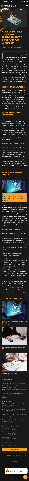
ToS (14, 464)
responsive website (10, 57)
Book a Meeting (14, 449)
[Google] (25, 1)
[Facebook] (20, 1)
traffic (21, 61)
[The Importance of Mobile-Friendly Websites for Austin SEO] (14, 364)
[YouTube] (27, 1)
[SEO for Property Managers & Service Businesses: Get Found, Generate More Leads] (14, 339)
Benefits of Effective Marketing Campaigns (13, 393)
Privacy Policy (14, 461)
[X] (23, 1)
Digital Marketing (17, 47)
